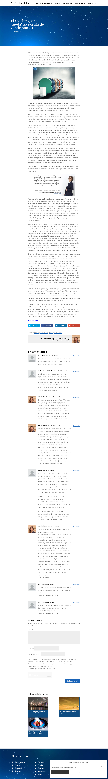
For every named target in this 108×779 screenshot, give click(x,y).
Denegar (78, 772)
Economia (41, 768)
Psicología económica (55, 332)
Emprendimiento (67, 3)
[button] (105, 762)
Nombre (31, 648)
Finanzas (77, 3)
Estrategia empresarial (41, 332)
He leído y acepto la (43, 668)
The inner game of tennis (52, 291)
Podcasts (90, 3)
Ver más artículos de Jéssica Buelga (61, 341)
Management (48, 3)
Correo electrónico (34, 654)
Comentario (32, 629)
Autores (17, 765)
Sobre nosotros (20, 762)
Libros (83, 3)
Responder (76, 355)
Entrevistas (39, 3)
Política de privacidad (84, 776)
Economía (57, 3)
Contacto (18, 771)
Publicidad (18, 768)
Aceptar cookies (60, 772)
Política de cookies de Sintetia (74, 776)
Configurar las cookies (97, 772)
